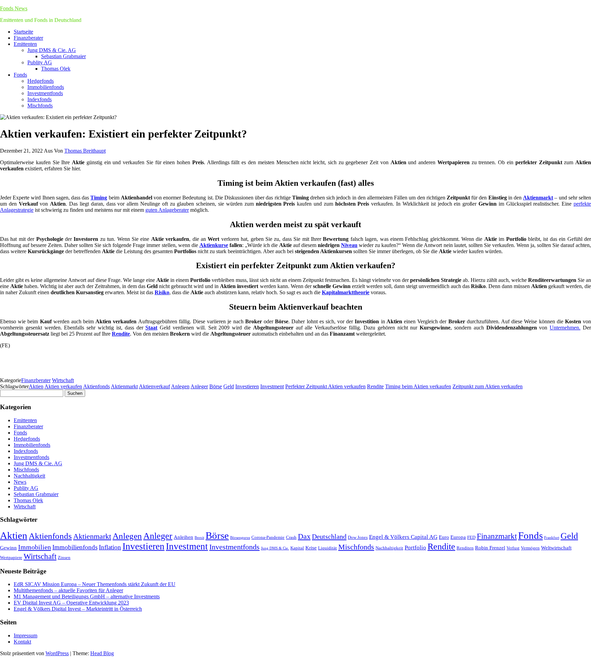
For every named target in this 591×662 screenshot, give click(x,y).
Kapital (297, 547)
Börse (215, 386)
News (20, 482)
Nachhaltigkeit (29, 476)
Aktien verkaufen (63, 386)
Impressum (25, 635)
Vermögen (530, 547)
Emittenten (25, 44)
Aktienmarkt (124, 386)
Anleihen (183, 537)
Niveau (349, 245)
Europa (458, 537)
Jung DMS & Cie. (275, 548)
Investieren (247, 386)
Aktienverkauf (154, 386)
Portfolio (415, 547)
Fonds (20, 75)
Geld (228, 386)
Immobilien (34, 547)
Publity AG (39, 62)
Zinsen (64, 557)
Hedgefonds (40, 81)
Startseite (23, 32)
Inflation (110, 547)
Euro (444, 537)
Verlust (513, 547)
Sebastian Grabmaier (63, 56)
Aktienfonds (96, 386)
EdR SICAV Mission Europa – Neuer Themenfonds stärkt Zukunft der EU (94, 584)
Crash (291, 537)
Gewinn (8, 547)
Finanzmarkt (497, 536)
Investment (272, 386)
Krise (311, 547)
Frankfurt (551, 538)
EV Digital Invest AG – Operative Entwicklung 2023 (71, 603)
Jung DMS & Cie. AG (51, 50)
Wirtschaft (63, 380)
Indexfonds (39, 99)
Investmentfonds (45, 93)
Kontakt (22, 642)
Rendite (375, 386)
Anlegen (180, 386)
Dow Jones (358, 537)
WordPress (57, 653)
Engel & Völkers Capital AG (403, 537)
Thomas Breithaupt (85, 151)
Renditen (465, 547)
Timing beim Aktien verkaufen (418, 386)
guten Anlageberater (167, 210)
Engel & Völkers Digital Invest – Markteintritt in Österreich (78, 609)
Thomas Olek (55, 69)
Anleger (199, 386)
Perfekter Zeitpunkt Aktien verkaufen (325, 386)
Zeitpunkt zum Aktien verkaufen (487, 386)
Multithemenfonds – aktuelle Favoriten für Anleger (68, 590)
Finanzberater (28, 38)
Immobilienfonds (45, 87)
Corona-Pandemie (268, 537)
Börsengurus (240, 538)
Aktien (36, 386)
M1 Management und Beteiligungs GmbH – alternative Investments (87, 596)
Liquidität (327, 547)
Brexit (199, 538)
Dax (304, 536)
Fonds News (13, 8)
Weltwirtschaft (556, 547)
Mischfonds (40, 105)
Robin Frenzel (490, 547)
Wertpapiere (11, 557)
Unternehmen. (565, 327)
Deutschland (329, 536)
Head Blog (102, 653)
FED (471, 537)
